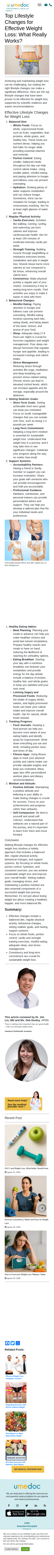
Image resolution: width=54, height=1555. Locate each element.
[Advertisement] (27, 597)
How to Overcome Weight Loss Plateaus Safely (25, 1274)
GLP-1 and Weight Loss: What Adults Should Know (26, 1168)
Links (27, 1523)
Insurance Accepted (27, 1526)
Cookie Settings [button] (12, 1549)
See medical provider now (28, 1469)
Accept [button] (25, 1549)
